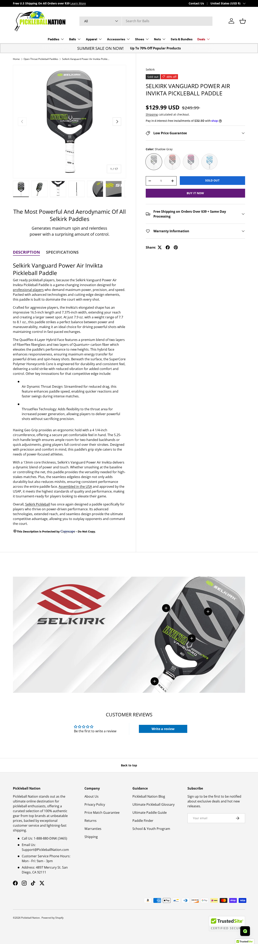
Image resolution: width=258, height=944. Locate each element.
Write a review (163, 729)
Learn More (78, 3)
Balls (72, 39)
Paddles (53, 39)
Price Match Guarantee (102, 812)
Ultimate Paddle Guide (149, 812)
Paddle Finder (142, 820)
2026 (18, 917)
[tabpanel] (69, 397)
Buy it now (195, 193)
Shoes (139, 39)
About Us (91, 796)
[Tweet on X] (160, 247)
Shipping (152, 114)
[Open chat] (245, 931)
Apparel (91, 39)
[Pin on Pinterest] (176, 247)
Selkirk (150, 69)
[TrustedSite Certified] (227, 923)
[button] (242, 21)
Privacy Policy (94, 804)
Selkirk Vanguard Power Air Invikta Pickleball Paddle (86, 59)
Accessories (116, 39)
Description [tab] (26, 252)
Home (16, 59)
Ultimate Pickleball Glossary (153, 804)
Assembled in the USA (75, 486)
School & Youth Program (151, 828)
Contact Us (196, 3)
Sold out (212, 180)
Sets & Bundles (181, 39)
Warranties (92, 828)
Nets (157, 39)
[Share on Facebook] (168, 247)
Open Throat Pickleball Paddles (41, 59)
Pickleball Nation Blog (148, 796)
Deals (201, 39)
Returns (90, 820)
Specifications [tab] (62, 252)
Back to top (129, 765)
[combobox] (146, 21)
